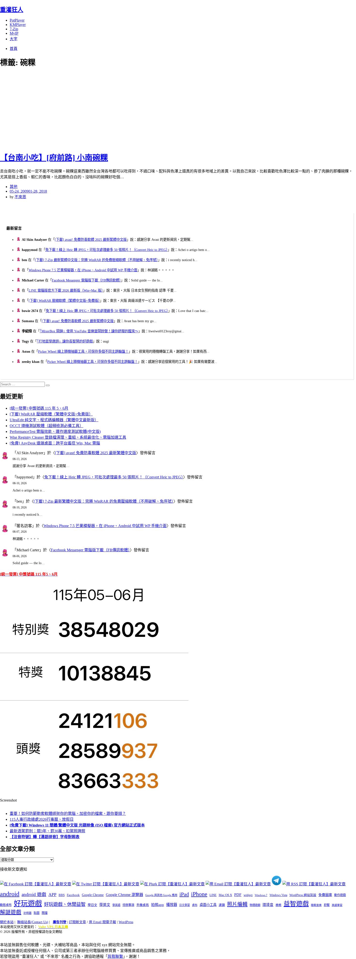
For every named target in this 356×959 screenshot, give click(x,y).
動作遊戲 (340, 895)
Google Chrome (93, 895)
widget (248, 895)
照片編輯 (237, 904)
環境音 (268, 905)
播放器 (171, 905)
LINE (213, 895)
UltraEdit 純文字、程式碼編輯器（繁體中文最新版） (54, 420)
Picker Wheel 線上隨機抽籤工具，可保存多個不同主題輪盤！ (83, 351)
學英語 (116, 905)
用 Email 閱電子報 (102, 922)
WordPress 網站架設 (302, 895)
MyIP (14, 33)
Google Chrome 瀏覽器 (124, 895)
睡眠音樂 (316, 905)
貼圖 (36, 913)
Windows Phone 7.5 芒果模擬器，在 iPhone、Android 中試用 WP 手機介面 (83, 270)
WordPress (126, 922)
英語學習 (337, 905)
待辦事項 (128, 905)
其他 (13, 187)
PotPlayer (17, 20)
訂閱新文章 (77, 922)
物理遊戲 (255, 905)
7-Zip (14, 29)
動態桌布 (6, 905)
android (9, 893)
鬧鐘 (44, 913)
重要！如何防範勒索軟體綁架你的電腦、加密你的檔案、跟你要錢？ (68, 813)
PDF (237, 895)
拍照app (157, 905)
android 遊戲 (34, 894)
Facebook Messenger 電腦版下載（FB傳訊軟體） (86, 280)
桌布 (194, 905)
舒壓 (327, 905)
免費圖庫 (325, 895)
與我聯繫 (115, 956)
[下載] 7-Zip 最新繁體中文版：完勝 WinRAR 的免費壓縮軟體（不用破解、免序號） (96, 260)
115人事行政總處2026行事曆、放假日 (42, 819)
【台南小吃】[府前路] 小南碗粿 (54, 157)
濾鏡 (222, 905)
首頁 (13, 49)
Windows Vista (278, 895)
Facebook (73, 895)
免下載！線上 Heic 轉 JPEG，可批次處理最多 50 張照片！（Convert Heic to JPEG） (106, 250)
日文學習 (184, 905)
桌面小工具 (208, 905)
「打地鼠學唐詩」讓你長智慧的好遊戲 (65, 341)
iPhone (199, 894)
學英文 (104, 905)
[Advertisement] (87, 109)
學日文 (92, 905)
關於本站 (7, 922)
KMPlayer (18, 25)
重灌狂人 (11, 10)
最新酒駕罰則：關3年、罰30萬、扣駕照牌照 (47, 831)
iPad (184, 894)
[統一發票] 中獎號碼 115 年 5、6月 (39, 408)
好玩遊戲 (28, 903)
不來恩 (20, 197)
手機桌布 (142, 905)
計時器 (27, 913)
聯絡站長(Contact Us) (32, 922)
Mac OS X (225, 895)
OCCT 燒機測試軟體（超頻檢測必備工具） (46, 426)
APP (52, 894)
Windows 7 (261, 895)
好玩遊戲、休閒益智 (64, 904)
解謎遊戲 (10, 912)
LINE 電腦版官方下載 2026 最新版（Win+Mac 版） (66, 290)
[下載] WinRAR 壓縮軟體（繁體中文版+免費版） (64, 301)
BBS (62, 895)
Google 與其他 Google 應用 (161, 895)
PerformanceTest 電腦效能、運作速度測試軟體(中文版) (55, 431)
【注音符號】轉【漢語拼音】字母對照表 (44, 837)
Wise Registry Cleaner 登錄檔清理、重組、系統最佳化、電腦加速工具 (68, 437)
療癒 (278, 905)
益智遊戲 (296, 903)
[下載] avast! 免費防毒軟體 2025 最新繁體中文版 (91, 240)
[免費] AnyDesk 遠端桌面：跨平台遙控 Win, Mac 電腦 (55, 443)
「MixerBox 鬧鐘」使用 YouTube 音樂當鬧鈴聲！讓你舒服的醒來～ (89, 331)
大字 (13, 39)
